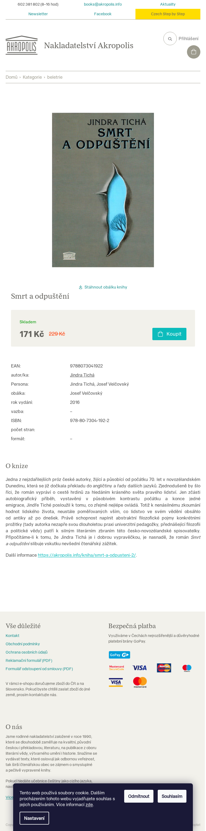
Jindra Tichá (82, 375)
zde (89, 804)
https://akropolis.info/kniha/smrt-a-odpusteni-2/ (87, 555)
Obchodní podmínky (23, 644)
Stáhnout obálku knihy (105, 287)
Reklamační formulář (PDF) (29, 660)
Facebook (103, 14)
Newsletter (38, 14)
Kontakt (12, 635)
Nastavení (34, 818)
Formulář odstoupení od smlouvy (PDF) (39, 668)
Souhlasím (172, 796)
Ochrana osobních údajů (26, 652)
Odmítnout (138, 796)
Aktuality (168, 4)
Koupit (174, 334)
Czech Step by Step (168, 14)
